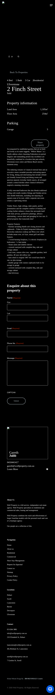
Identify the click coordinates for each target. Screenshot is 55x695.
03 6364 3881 (12, 629)
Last (8, 313)
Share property (40, 143)
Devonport (11, 611)
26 (12, 57)
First (8, 302)
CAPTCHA (11, 392)
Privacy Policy (12, 576)
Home (9, 545)
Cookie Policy (12, 580)
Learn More (12, 469)
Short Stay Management (15, 561)
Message (14, 358)
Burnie (9, 607)
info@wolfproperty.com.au (17, 633)
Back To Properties (18, 72)
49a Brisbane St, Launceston (17, 649)
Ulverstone (11, 614)
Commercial (11, 557)
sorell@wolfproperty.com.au (17, 657)
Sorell (9, 599)
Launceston (11, 603)
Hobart (9, 595)
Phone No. (15, 343)
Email (13, 328)
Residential (11, 553)
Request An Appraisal (15, 565)
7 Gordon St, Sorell (14, 660)
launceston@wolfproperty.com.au (19, 645)
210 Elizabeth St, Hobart (16, 637)
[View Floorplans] (18, 57)
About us (10, 549)
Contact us (11, 568)
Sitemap (10, 572)
